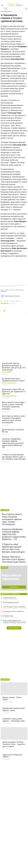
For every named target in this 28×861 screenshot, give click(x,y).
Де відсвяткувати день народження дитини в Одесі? (13, 379)
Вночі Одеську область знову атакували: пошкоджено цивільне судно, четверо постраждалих (13, 419)
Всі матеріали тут (14, 587)
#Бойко (2, 290)
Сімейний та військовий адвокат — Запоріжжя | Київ (13, 720)
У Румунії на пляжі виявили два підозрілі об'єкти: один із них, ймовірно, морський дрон (14, 457)
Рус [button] (6, 8)
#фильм (7, 290)
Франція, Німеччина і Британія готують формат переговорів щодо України (14, 559)
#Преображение (19, 290)
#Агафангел (4, 291)
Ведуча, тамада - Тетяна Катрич (11, 698)
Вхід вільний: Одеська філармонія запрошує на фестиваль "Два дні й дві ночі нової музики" (14, 366)
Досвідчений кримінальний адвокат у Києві (13, 709)
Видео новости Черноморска (11, 577)
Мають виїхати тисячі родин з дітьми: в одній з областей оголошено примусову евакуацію (14, 405)
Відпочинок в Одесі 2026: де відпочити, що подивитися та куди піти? (13, 391)
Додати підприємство (14, 628)
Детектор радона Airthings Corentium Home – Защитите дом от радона (13, 744)
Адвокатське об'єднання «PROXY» (12, 756)
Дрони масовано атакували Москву (13, 430)
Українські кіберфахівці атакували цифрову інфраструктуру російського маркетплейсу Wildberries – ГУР (13, 443)
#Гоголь (12, 290)
